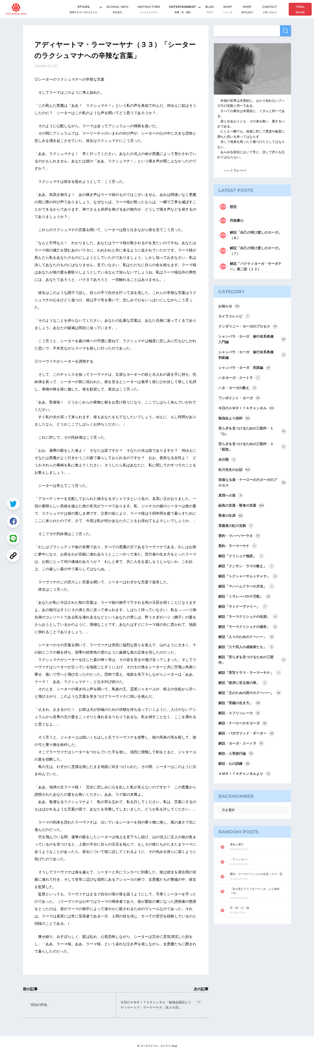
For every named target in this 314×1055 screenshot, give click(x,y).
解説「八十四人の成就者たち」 (245, 647)
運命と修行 (237, 844)
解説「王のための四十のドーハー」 (249, 693)
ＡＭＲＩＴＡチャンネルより (243, 774)
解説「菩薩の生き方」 (239, 703)
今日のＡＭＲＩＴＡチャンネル (246, 408)
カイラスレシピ (233, 316)
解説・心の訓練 (233, 764)
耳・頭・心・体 (239, 907)
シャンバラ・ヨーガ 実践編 (243, 368)
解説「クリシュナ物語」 (240, 556)
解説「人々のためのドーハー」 (245, 637)
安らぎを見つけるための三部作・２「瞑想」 (251, 446)
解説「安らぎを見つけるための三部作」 (251, 660)
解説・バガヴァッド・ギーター (246, 733)
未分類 (226, 459)
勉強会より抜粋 (234, 418)
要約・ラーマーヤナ (236, 546)
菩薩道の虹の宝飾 (235, 526)
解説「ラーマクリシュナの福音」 (247, 627)
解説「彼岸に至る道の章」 (241, 683)
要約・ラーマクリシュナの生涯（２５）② (256, 874)
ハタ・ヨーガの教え (236, 388)
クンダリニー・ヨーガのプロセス (247, 326)
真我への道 (229, 495)
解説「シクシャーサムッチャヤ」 (247, 576)
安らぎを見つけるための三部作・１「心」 (251, 431)
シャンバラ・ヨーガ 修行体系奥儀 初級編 (251, 355)
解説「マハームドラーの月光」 (245, 586)
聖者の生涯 (230, 515)
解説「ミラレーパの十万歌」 (244, 596)
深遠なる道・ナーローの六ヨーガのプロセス (251, 482)
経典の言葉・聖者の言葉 (241, 505)
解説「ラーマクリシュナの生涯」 (247, 617)
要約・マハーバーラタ (238, 536)
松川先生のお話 (234, 470)
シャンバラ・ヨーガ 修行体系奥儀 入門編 (251, 339)
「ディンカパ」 (239, 859)
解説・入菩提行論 (235, 753)
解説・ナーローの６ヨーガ (242, 723)
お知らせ (228, 306)
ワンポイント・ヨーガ (238, 398)
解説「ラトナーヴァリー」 (241, 606)
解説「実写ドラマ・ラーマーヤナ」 (248, 673)
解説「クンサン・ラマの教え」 (245, 566)
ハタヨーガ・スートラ (238, 378)
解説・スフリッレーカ (238, 713)
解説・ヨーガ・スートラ (240, 743)
